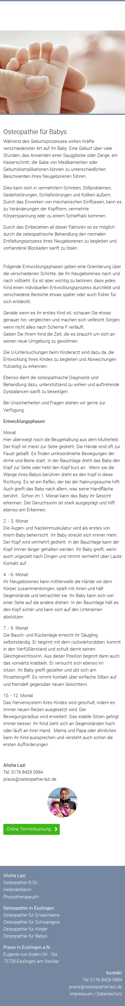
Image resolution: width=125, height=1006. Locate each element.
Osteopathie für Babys (25, 936)
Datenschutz (109, 994)
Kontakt (114, 973)
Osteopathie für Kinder (25, 929)
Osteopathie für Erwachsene (31, 915)
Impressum (81, 994)
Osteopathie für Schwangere (31, 922)
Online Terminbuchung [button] (29, 829)
